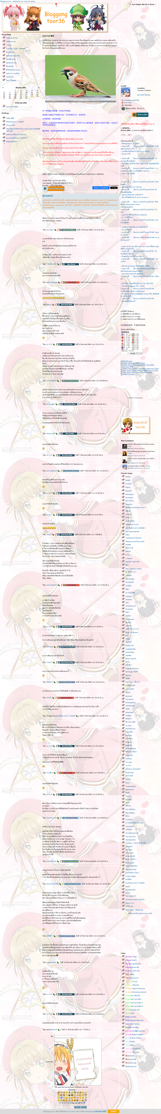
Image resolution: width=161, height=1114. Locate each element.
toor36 (55, 1029)
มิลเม (127, 783)
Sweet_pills (51, 433)
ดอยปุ (127, 477)
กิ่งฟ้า (127, 612)
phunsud (128, 696)
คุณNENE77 (78, 205)
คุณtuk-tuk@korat (102, 202)
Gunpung (128, 609)
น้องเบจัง (128, 491)
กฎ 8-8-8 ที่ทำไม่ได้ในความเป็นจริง (134, 215)
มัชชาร (128, 517)
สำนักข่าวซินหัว (133, 1038)
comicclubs (129, 826)
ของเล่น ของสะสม (12, 56)
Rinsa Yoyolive (130, 659)
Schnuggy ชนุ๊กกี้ (131, 672)
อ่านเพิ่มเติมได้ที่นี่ (99, 1111)
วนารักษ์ (128, 642)
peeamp (128, 514)
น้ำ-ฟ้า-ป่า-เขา (130, 572)
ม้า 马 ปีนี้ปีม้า (127, 230)
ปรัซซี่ (127, 678)
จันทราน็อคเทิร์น (53, 884)
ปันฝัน (127, 709)
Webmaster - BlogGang (134, 910)
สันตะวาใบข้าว (130, 859)
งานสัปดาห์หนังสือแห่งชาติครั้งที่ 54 (134, 227)
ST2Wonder (129, 619)
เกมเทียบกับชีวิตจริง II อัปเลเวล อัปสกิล (136, 151)
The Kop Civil (52, 818)
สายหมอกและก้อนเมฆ (133, 538)
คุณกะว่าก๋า (103, 200)
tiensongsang (130, 702)
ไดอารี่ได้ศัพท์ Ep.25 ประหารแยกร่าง (135, 197)
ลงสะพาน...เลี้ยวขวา (132, 682)
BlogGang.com (130, 1066)
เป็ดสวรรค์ (129, 548)
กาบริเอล (128, 759)
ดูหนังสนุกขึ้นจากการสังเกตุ (16, 134)
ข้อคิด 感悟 (10, 118)
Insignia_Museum (132, 668)
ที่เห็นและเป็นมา (131, 752)
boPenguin (129, 494)
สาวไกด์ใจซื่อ (130, 593)
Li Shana (128, 558)
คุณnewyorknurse (49, 205)
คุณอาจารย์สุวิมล (84, 200)
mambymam (130, 706)
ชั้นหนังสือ (10, 66)
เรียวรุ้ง (128, 806)
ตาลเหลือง (129, 732)
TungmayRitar (130, 786)
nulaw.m (128, 626)
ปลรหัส (130, 1059)
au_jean (128, 725)
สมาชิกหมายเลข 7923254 (134, 899)
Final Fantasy (132, 1024)
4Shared (132, 985)
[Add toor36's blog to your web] (140, 913)
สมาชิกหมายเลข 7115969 (66, 716)
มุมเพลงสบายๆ (11, 63)
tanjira (127, 886)
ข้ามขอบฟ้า (129, 582)
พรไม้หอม (128, 738)
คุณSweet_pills (72, 202)
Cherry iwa (129, 853)
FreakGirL (129, 820)
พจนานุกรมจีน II (134, 1003)
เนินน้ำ (49, 698)
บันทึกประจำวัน (11, 38)
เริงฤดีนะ (50, 773)
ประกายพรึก (129, 689)
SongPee (128, 504)
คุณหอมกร (94, 200)
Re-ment (132, 1052)
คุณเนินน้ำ (86, 205)
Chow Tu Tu (129, 903)
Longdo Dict (132, 1010)
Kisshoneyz (129, 772)
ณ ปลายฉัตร (130, 521)
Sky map (130, 1063)
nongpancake (130, 890)
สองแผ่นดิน (51, 404)
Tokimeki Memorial (134, 1020)
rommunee (129, 699)
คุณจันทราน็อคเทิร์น (98, 205)
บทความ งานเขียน (13, 73)
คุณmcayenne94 (48, 207)
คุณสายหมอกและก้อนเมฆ (86, 202)
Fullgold (128, 742)
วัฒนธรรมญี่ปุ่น (134, 1034)
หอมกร (49, 305)
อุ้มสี (126, 589)
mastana (128, 599)
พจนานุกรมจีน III (134, 1006)
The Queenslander (132, 531)
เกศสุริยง (128, 575)
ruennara (128, 850)
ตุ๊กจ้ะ (127, 816)
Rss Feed (127, 103)
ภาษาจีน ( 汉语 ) (12, 49)
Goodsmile (133, 1049)
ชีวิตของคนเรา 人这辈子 (15, 122)
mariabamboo (130, 840)
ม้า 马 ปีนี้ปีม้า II (127, 217)
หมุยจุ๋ (127, 616)
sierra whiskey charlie (133, 569)
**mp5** (50, 662)
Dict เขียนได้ (132, 996)
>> (39, 88)
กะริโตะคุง (129, 906)
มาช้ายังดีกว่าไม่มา (132, 873)
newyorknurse (130, 606)
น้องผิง (127, 480)
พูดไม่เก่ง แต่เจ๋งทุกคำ (133, 769)
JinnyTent (128, 846)
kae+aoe (50, 647)
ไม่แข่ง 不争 (10, 125)
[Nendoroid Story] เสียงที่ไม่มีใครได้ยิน (136, 266)
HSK (129, 1013)
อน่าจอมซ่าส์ (130, 896)
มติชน (129, 1045)
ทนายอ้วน (50, 230)
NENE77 (50, 682)
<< (3, 88)
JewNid (128, 545)
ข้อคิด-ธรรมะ (11, 41)
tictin (127, 603)
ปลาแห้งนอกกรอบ (131, 833)
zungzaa (128, 799)
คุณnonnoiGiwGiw (72, 200)
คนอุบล (128, 551)
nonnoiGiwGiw (52, 282)
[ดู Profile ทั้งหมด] (143, 95)
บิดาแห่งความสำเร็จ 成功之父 (132, 274)
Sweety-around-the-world (134, 541)
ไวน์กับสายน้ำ (52, 264)
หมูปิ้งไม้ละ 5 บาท (131, 629)
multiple (128, 715)
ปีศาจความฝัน (130, 722)
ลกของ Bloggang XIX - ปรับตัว (133, 286)
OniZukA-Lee (130, 729)
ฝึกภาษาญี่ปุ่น (132, 1027)
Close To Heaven (131, 632)
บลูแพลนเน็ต (133, 964)
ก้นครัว (131, 960)
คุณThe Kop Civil (111, 205)
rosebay (128, 596)
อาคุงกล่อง (129, 755)
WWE (129, 974)
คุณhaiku (111, 200)
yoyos (127, 893)
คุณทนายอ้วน (47, 200)
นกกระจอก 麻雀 (12, 107)
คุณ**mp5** (69, 205)
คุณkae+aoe (60, 205)
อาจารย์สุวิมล (52, 381)
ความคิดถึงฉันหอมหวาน (134, 823)
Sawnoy (128, 675)
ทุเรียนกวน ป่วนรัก (132, 524)
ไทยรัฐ (130, 1042)
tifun (127, 636)
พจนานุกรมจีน (133, 999)
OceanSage (129, 652)
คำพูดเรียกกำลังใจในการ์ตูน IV (133, 256)
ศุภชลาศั (132, 967)
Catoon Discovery (135, 988)
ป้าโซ (127, 555)
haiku (127, 535)
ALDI (127, 803)
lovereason (129, 789)
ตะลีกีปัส (128, 879)
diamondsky (129, 579)
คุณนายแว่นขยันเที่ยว (58, 202)
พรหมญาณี (129, 645)
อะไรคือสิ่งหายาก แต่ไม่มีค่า (135, 528)
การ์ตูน (8, 45)
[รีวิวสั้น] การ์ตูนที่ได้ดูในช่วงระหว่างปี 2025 (137, 283)
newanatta (129, 712)
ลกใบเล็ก (10, 77)
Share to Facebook (101, 188)
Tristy (127, 662)
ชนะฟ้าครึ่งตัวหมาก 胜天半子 (16, 138)
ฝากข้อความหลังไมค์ (131, 100)
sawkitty (128, 655)
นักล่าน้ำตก (129, 501)
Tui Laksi (128, 762)
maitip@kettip (130, 649)
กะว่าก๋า (50, 344)
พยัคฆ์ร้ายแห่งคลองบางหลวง (135, 507)
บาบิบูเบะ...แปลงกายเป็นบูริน (135, 843)
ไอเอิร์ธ (128, 779)
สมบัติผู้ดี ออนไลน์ (135, 1031)
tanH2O (128, 622)
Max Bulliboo (130, 813)
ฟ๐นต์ (129, 1056)
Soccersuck (131, 978)
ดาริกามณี (129, 776)
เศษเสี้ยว (128, 665)
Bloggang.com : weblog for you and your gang (17, 1)
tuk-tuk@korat (52, 471)
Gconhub (130, 1017)
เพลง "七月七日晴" (128, 173)
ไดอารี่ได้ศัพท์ (11, 80)
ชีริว (126, 565)
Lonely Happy (130, 876)
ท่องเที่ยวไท (10, 59)
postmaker (129, 497)
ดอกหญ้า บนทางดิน (132, 562)
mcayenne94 (52, 962)
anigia (127, 639)
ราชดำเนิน (132, 971)
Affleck (127, 511)
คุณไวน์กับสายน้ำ (59, 200)
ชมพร (127, 793)
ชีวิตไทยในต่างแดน (13, 70)
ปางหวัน (128, 484)
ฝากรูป (131, 981)
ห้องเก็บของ (10, 52)
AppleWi (128, 745)
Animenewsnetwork (135, 992)
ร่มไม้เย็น (128, 829)
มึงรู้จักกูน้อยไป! (11, 141)
